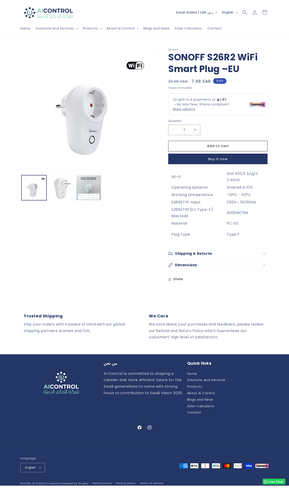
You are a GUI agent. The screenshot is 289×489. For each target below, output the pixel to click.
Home (192, 374)
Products (194, 386)
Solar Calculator (200, 406)
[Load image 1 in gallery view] (34, 187)
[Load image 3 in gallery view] (88, 187)
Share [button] (178, 279)
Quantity (174, 121)
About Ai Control (201, 393)
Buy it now (218, 159)
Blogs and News (200, 399)
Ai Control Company (46, 483)
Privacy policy (125, 483)
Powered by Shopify (75, 483)
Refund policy (102, 483)
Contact (194, 412)
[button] (56, 28)
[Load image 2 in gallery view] (61, 187)
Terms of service (151, 483)
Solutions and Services (206, 380)
